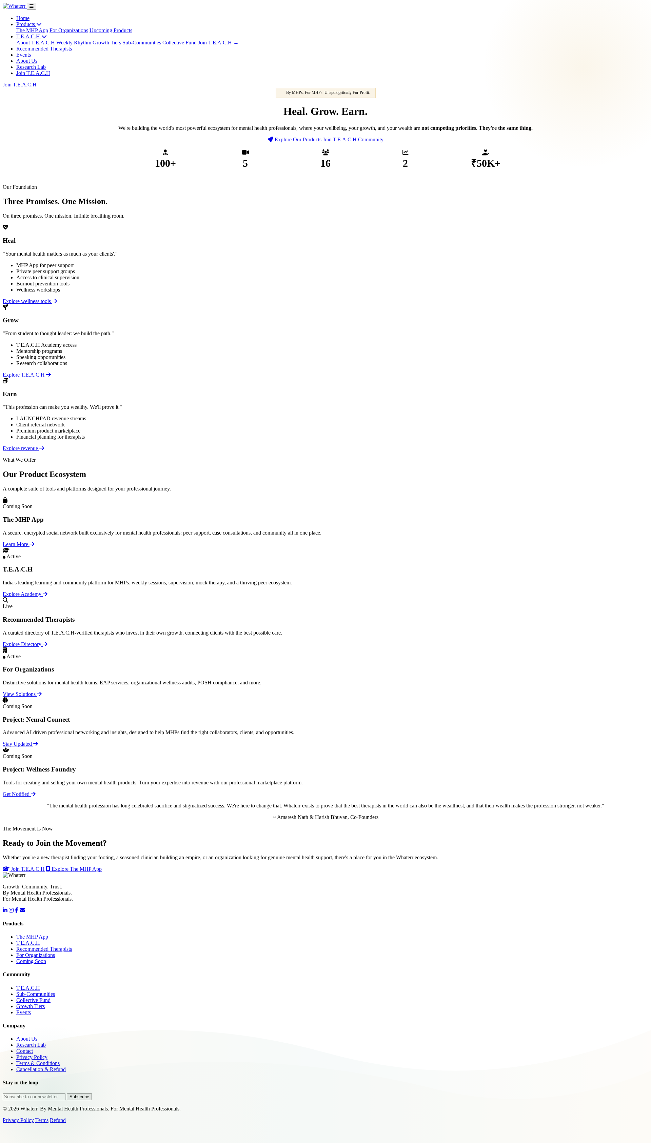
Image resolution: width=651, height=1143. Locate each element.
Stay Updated (18, 744)
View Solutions (20, 694)
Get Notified (17, 794)
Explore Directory (23, 644)
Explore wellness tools (27, 301)
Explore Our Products (297, 139)
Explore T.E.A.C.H (24, 375)
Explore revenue (21, 448)
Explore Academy (23, 594)
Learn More (16, 544)
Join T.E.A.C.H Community (353, 139)
